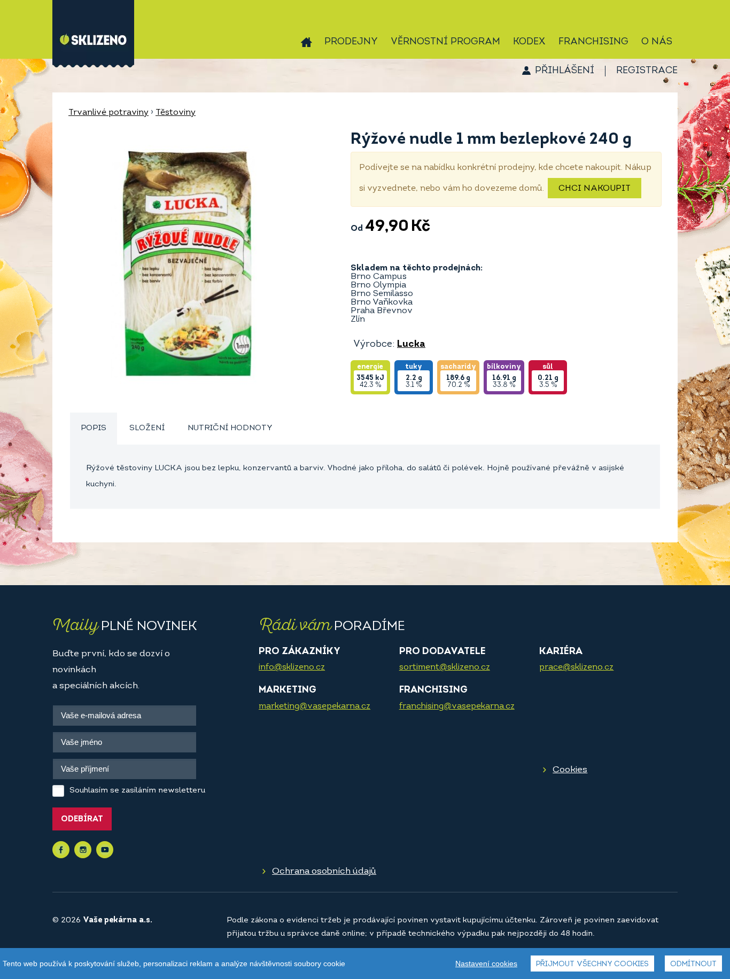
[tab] (93, 429)
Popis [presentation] (93, 428)
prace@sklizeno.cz (576, 667)
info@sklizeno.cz (292, 667)
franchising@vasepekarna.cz (457, 706)
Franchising (593, 42)
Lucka (411, 344)
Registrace (647, 71)
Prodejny (351, 42)
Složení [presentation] (147, 428)
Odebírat (82, 819)
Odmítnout (693, 964)
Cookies (570, 769)
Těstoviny (176, 112)
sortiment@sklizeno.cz (444, 667)
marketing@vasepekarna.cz (314, 706)
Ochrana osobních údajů (324, 871)
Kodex (529, 42)
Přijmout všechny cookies (592, 964)
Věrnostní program (445, 42)
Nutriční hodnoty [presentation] (230, 428)
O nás (656, 42)
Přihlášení (564, 71)
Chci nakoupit (594, 188)
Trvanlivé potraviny (108, 112)
